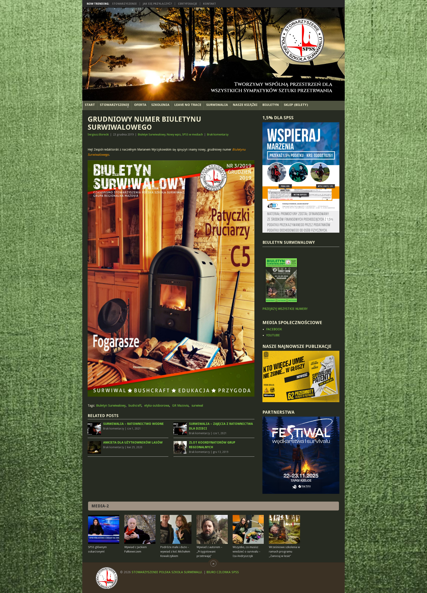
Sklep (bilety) (296, 105)
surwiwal (197, 405)
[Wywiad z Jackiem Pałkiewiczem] (139, 529)
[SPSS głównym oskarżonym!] (103, 529)
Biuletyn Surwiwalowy (151, 134)
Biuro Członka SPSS (222, 572)
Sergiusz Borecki (98, 134)
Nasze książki (245, 105)
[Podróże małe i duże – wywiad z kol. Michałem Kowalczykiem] (175, 529)
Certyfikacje (187, 3)
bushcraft (135, 405)
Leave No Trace (187, 105)
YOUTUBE (273, 335)
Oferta (140, 105)
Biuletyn (270, 105)
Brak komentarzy (217, 134)
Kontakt (209, 3)
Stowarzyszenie (124, 3)
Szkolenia (160, 105)
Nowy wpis (174, 134)
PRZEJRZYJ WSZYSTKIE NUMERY (285, 309)
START (90, 105)
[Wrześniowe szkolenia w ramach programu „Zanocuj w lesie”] (284, 529)
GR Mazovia (180, 405)
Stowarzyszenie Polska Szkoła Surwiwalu (167, 572)
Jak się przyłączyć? (157, 3)
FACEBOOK (274, 329)
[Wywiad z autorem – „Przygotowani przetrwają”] (212, 529)
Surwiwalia (217, 105)
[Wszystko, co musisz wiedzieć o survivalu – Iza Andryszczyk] (248, 529)
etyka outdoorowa (156, 405)
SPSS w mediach (192, 134)
